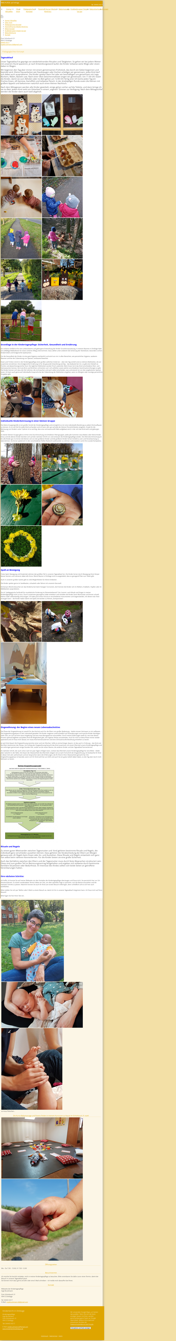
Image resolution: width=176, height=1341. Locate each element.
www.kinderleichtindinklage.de (13, 1329)
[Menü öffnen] (1, 15)
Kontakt (105, 9)
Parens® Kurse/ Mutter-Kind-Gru (47, 10)
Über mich (18, 10)
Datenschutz (53, 1336)
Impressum (44, 1336)
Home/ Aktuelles (9, 10)
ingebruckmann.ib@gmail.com (11, 44)
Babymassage (64, 9)
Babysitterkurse (96, 9)
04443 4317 (5, 42)
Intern (60, 1336)
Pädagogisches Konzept (29, 10)
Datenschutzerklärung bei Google (81, 1324)
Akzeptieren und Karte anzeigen (80, 1328)
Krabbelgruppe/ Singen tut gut (79, 10)
